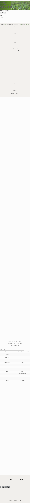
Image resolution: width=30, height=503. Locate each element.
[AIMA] (3, 2)
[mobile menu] (28, 2)
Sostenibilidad (11, 480)
